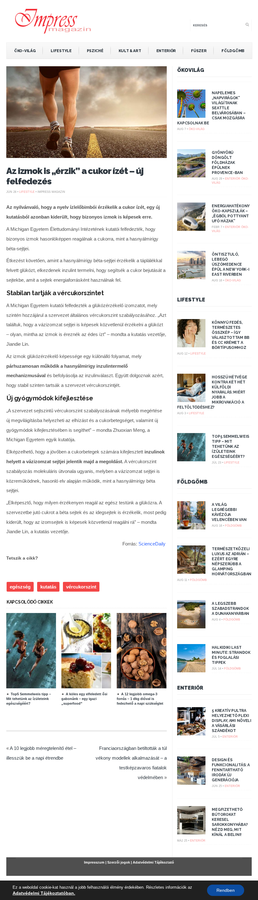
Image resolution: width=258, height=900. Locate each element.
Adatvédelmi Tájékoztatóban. (44, 893)
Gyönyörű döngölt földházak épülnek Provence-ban (227, 162)
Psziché (95, 51)
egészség (20, 586)
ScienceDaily (151, 543)
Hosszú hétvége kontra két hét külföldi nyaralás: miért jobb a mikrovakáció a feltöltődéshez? (212, 392)
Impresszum (94, 862)
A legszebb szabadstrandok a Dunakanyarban (230, 608)
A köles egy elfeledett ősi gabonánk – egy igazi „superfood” (84, 698)
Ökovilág (190, 70)
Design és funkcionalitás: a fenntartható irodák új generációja (231, 770)
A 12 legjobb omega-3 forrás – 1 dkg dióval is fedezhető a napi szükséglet (140, 698)
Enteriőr (166, 51)
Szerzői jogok (118, 862)
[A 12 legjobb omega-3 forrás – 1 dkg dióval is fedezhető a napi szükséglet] (151, 686)
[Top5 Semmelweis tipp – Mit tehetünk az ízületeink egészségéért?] (40, 686)
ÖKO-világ (25, 51)
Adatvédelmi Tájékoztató (153, 862)
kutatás (48, 586)
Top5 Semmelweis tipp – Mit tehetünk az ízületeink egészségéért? (28, 698)
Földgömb (233, 51)
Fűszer (198, 51)
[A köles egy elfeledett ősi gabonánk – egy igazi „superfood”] (95, 686)
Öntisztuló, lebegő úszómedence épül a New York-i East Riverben (230, 264)
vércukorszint (81, 586)
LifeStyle (61, 51)
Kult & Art (130, 51)
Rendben (225, 890)
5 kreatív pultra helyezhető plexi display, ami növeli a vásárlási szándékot (231, 720)
